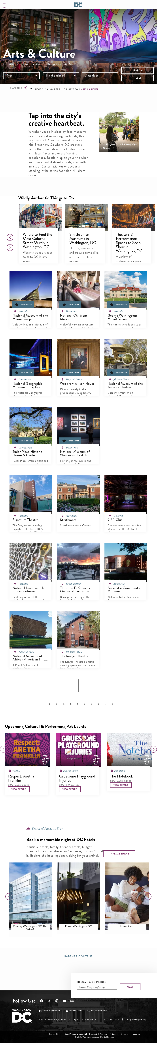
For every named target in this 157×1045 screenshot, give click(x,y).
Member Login (75, 1011)
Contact (124, 1033)
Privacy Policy (55, 1033)
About (94, 1033)
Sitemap (114, 1033)
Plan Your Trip (52, 89)
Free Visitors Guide (51, 1011)
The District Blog (99, 1011)
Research (136, 1033)
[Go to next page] (113, 704)
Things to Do (71, 89)
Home (38, 89)
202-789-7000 (111, 1019)
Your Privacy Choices (74, 1033)
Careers (103, 1033)
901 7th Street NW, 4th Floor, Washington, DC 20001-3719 (68, 1019)
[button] (40, 217)
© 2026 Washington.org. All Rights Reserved (94, 1036)
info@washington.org (136, 1019)
